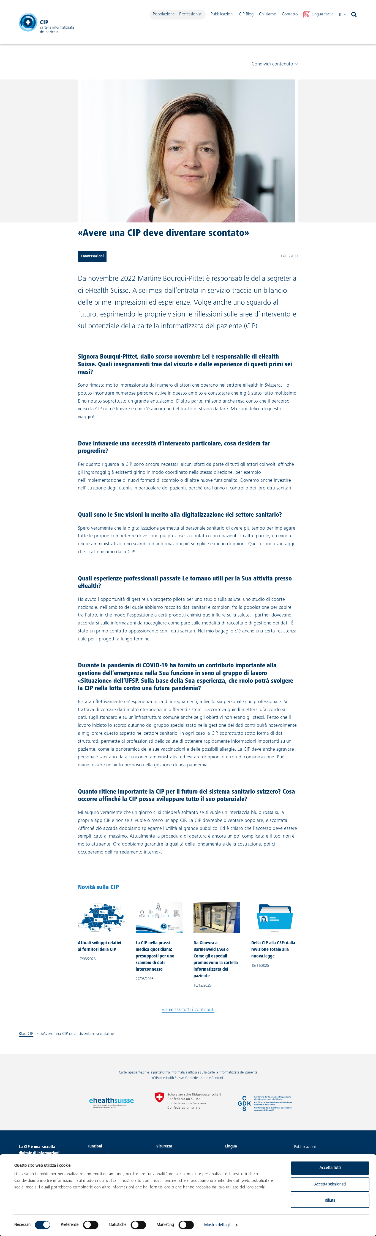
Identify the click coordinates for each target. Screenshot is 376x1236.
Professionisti (190, 14)
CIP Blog (246, 14)
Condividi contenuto (272, 64)
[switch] (91, 1225)
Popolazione (164, 14)
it (340, 14)
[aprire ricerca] (354, 14)
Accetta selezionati (330, 1184)
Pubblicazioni (222, 14)
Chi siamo (267, 14)
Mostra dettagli (217, 1225)
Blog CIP (26, 1034)
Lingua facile (323, 14)
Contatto (290, 14)
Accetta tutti (330, 1168)
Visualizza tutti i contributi (188, 1009)
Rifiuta (330, 1201)
